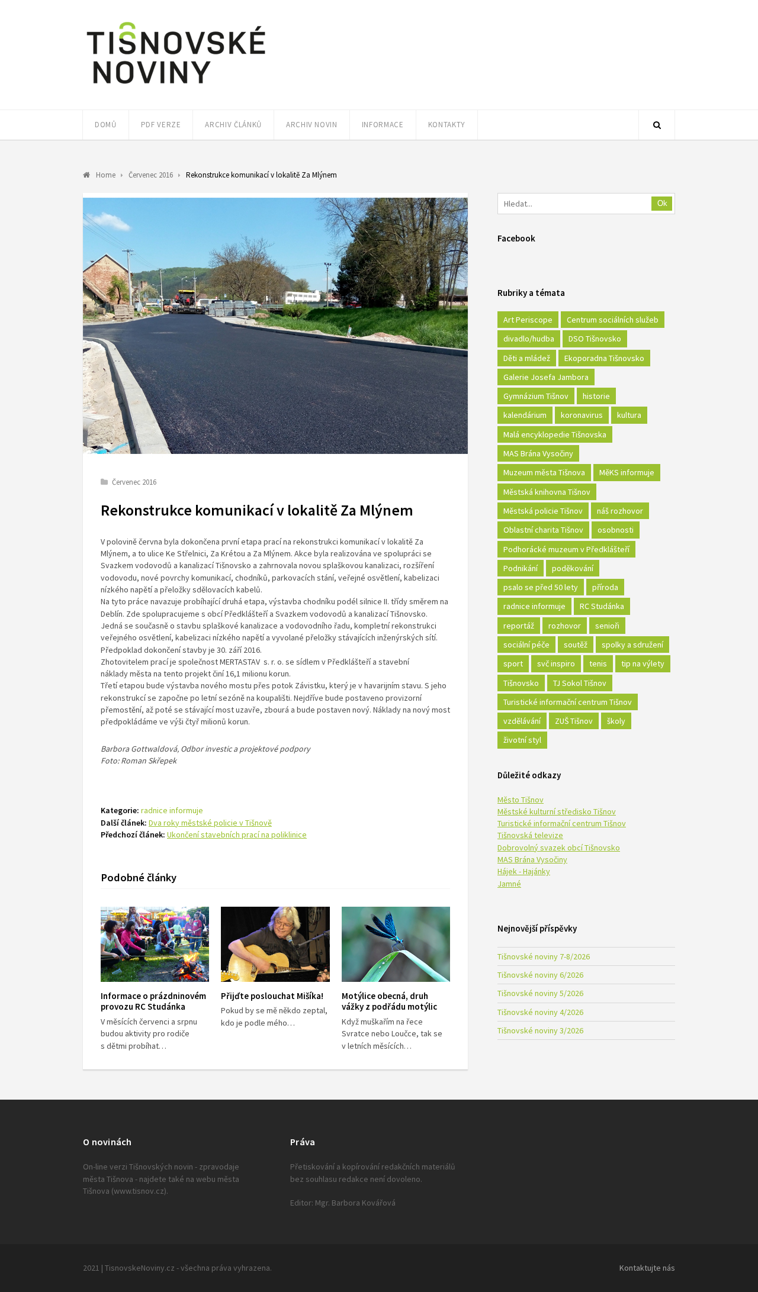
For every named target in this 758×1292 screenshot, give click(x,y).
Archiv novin (312, 125)
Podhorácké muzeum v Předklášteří (566, 549)
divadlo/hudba (528, 338)
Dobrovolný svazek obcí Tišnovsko (558, 847)
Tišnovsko (521, 683)
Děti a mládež (526, 358)
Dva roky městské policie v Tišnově (210, 822)
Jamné (509, 883)
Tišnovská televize (530, 835)
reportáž (518, 625)
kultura (629, 415)
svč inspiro (556, 663)
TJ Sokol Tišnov (579, 683)
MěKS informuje (626, 472)
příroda (605, 587)
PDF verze (161, 125)
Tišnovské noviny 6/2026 (540, 974)
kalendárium (525, 415)
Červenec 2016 (134, 482)
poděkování (572, 568)
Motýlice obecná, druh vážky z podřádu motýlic (389, 1001)
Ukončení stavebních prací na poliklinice (237, 834)
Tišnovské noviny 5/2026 (540, 993)
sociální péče (526, 644)
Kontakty (446, 125)
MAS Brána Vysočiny (538, 453)
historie (596, 396)
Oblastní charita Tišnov (543, 529)
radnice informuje (172, 810)
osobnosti (616, 529)
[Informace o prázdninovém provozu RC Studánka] (155, 944)
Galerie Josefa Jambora (546, 377)
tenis (598, 663)
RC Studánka (602, 606)
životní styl (522, 739)
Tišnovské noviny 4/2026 (540, 1012)
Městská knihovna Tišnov (546, 491)
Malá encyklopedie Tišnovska (554, 434)
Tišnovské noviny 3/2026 (540, 1030)
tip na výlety (642, 663)
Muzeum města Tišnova (544, 472)
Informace (383, 125)
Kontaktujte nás (647, 1267)
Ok (662, 203)
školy (616, 721)
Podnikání (520, 568)
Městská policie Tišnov (543, 510)
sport (513, 663)
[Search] (656, 125)
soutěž (575, 644)
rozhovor (564, 625)
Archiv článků (233, 125)
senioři (607, 625)
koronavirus (582, 415)
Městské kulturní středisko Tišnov (556, 811)
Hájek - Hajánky (523, 871)
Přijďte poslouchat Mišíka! (272, 995)
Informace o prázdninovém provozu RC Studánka (153, 1001)
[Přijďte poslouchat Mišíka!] (275, 944)
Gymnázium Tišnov (535, 396)
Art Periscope (528, 319)
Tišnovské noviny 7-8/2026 (543, 956)
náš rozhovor (620, 510)
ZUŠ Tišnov (574, 721)
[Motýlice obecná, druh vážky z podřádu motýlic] (396, 944)
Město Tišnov (520, 799)
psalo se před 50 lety (540, 587)
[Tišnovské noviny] (176, 85)
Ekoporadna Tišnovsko (604, 358)
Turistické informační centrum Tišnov (567, 702)
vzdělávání (522, 721)
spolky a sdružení (632, 644)
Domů (106, 125)
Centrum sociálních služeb (613, 319)
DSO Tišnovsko (594, 338)
